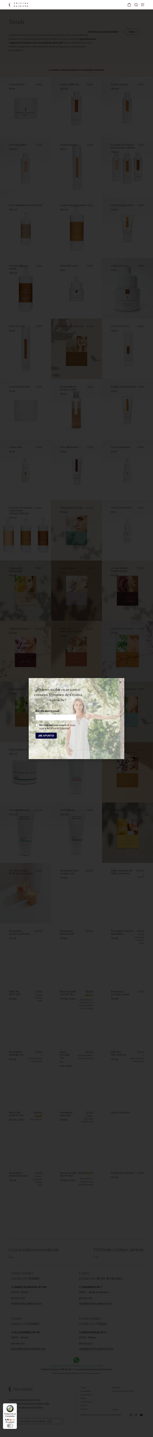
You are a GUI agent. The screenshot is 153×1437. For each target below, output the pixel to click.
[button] (120, 682)
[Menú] (15, 1405)
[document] (76, 718)
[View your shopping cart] (129, 5)
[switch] (10, 1425)
